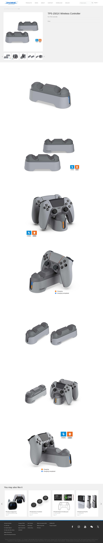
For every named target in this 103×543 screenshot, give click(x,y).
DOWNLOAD (59, 3)
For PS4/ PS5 (6, 525)
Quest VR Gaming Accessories (10, 534)
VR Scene (39, 527)
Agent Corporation (21, 527)
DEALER (67, 3)
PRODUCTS (29, 3)
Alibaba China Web (40, 525)
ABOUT (43, 3)
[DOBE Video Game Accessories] (11, 2)
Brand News (30, 525)
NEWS (36, 3)
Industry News (30, 527)
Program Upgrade (53, 525)
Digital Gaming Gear (8, 532)
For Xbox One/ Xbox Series (9, 530)
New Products (30, 523)
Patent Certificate (21, 525)
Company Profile (21, 523)
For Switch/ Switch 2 (8, 527)
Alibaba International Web (42, 523)
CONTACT (50, 3)
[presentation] (2, 56)
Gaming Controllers (7, 523)
